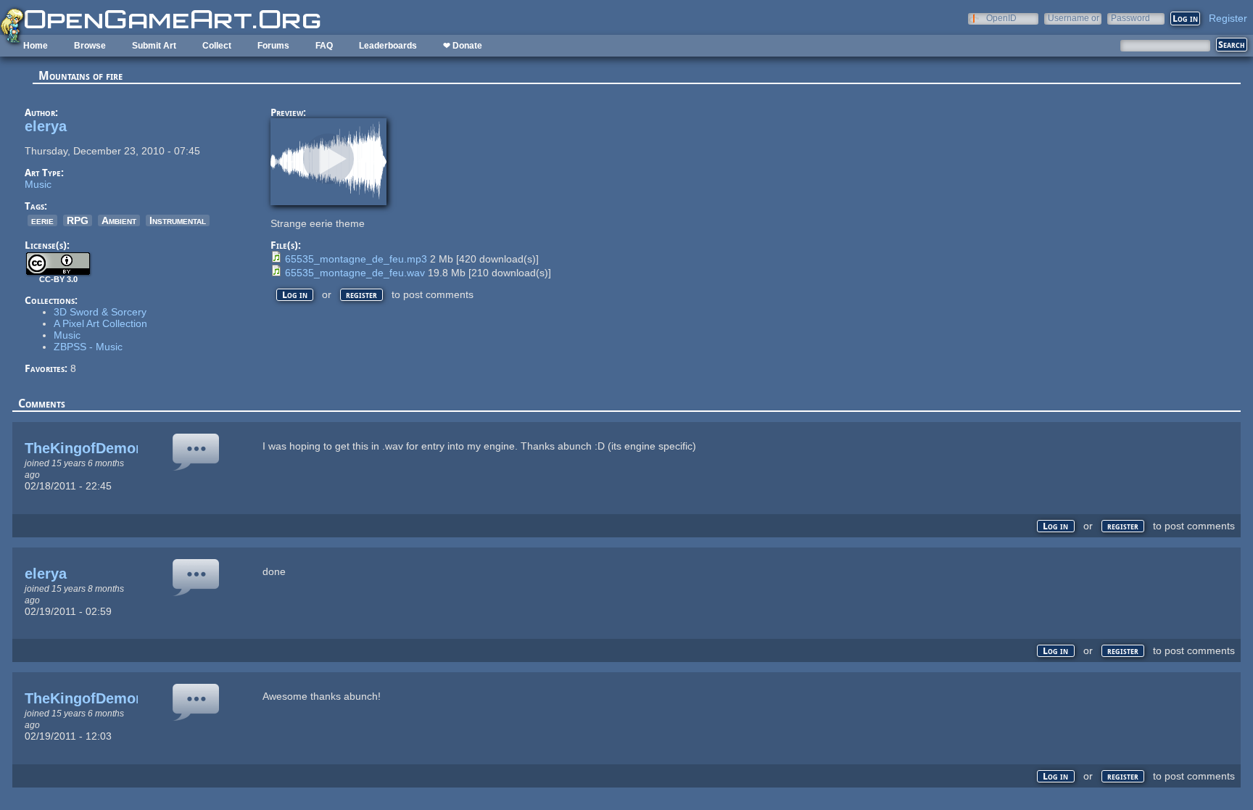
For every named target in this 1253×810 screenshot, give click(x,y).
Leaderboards (388, 46)
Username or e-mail (1073, 17)
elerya (46, 126)
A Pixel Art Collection (100, 323)
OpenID (1001, 17)
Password (1130, 17)
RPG (77, 220)
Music (38, 184)
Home (35, 46)
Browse (90, 46)
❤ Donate (462, 46)
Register (1228, 18)
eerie (42, 220)
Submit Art (154, 46)
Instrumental (177, 220)
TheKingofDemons (88, 448)
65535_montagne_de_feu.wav (355, 272)
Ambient (119, 220)
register (361, 294)
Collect (216, 46)
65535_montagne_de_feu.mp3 (356, 259)
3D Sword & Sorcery (100, 312)
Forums (273, 46)
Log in (294, 294)
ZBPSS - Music (88, 346)
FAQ (324, 46)
